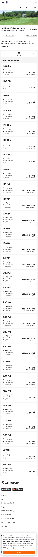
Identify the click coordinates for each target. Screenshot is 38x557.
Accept (19, 552)
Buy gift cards (6, 507)
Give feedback (6, 514)
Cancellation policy (7, 511)
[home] (6, 2)
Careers (4, 526)
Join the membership (8, 503)
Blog (2, 499)
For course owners (7, 518)
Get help (4, 495)
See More (4, 46)
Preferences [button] (10, 548)
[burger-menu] (3, 2)
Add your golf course (8, 522)
